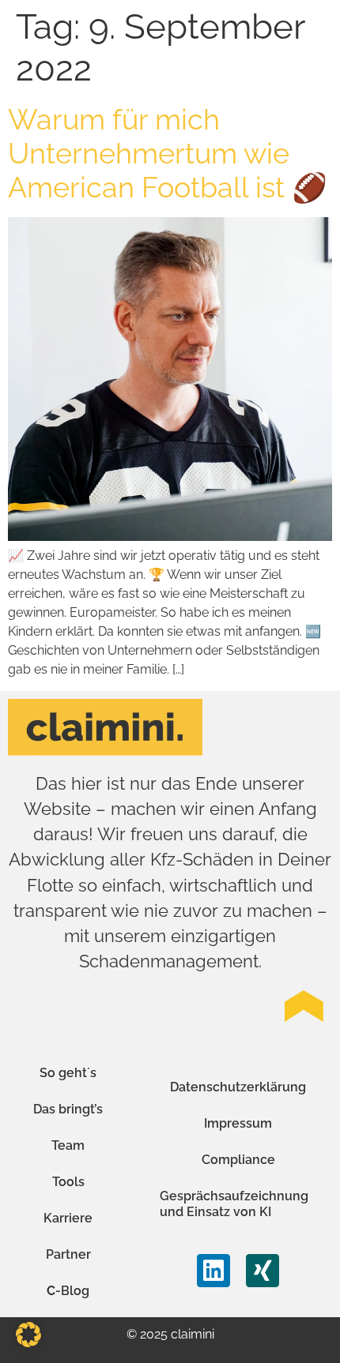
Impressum (238, 1123)
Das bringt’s (68, 1109)
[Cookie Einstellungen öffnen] (28, 1342)
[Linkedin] (213, 1270)
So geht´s (68, 1072)
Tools (68, 1181)
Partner (68, 1254)
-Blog (68, 1290)
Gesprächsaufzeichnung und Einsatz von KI (234, 1203)
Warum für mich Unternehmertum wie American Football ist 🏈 (167, 153)
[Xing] (262, 1270)
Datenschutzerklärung (238, 1087)
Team (68, 1145)
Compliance (238, 1159)
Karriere (68, 1218)
